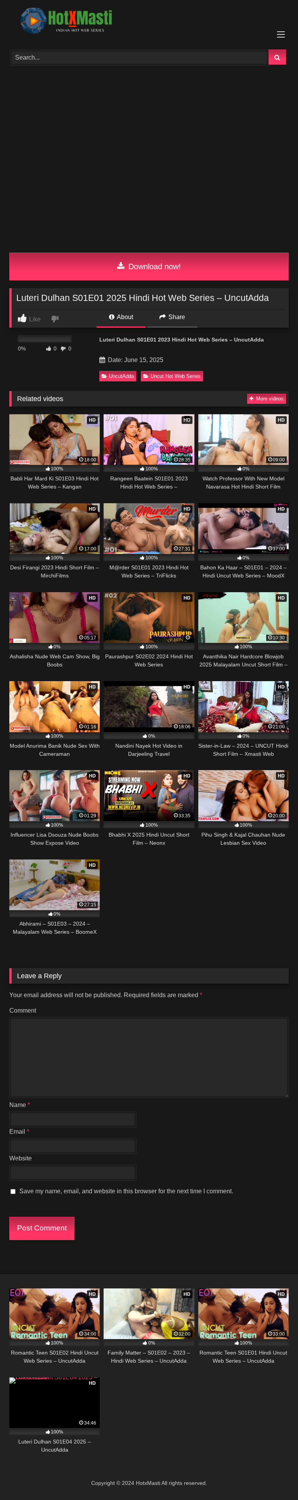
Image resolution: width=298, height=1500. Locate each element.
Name (19, 1105)
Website (20, 1158)
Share (176, 317)
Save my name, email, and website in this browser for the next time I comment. (126, 1191)
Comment (22, 1010)
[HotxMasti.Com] (149, 22)
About (124, 317)
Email (19, 1131)
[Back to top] (273, 1477)
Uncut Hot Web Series (176, 376)
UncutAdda (121, 376)
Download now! (153, 266)
